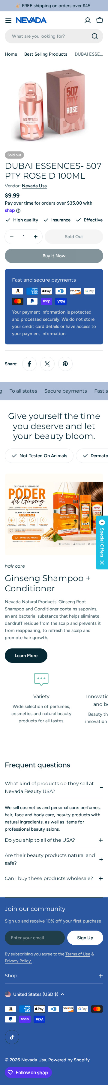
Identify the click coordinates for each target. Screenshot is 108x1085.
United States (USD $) (35, 994)
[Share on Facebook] (29, 364)
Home (11, 54)
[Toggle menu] (8, 20)
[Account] (87, 20)
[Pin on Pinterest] (65, 364)
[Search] (94, 36)
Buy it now (54, 256)
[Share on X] (47, 364)
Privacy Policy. (18, 961)
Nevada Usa (34, 186)
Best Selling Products (45, 54)
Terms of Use (77, 954)
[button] (102, 542)
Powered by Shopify (69, 1060)
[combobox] (54, 36)
